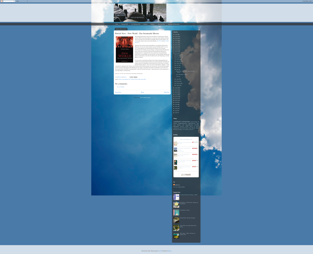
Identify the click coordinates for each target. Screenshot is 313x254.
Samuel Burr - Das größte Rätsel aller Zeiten (188, 226)
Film (181, 128)
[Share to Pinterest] (136, 77)
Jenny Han (180, 143)
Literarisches (185, 121)
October (178, 59)
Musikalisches (192, 123)
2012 (176, 96)
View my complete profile (179, 187)
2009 (176, 102)
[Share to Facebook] (135, 77)
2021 (176, 45)
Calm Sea (178, 76)
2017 (176, 53)
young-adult (143, 79)
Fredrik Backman (181, 151)
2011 (176, 98)
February (178, 83)
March (177, 81)
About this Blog (161, 24)
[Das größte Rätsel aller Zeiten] (176, 169)
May (177, 69)
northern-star (176, 128)
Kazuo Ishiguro (180, 155)
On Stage (180, 129)
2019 (176, 49)
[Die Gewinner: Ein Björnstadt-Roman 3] (176, 151)
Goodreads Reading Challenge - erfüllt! (188, 194)
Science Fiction (134, 79)
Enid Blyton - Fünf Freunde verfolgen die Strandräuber (189, 203)
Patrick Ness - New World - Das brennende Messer (185, 71)
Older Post (166, 92)
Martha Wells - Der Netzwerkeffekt (187, 218)
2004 (176, 112)
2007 (176, 106)
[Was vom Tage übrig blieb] (176, 157)
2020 (176, 47)
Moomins (175, 129)
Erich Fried (188, 128)
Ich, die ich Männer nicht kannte (184, 160)
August (178, 63)
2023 (176, 40)
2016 (176, 88)
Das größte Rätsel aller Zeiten (183, 166)
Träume (197, 128)
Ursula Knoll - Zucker (185, 210)
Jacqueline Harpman (181, 161)
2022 (176, 42)
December (178, 55)
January (178, 85)
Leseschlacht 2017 (126, 79)
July (177, 65)
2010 (176, 100)
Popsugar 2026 (124, 24)
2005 (176, 110)
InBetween (177, 185)
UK (139, 79)
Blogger (169, 251)
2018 (176, 51)
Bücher (193, 128)
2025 (176, 36)
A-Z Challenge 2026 (135, 24)
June (177, 67)
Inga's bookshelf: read (186, 139)
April (177, 79)
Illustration (176, 126)
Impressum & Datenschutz (174, 24)
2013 (176, 94)
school (190, 129)
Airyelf (160, 251)
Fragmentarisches (182, 123)
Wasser (191, 126)
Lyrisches (182, 126)
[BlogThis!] (132, 77)
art (198, 121)
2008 (176, 104)
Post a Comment (120, 87)
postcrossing (194, 121)
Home (117, 24)
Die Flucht (159, 41)
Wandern (152, 24)
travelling (196, 125)
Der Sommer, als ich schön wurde (184, 142)
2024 (176, 38)
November (178, 57)
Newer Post (118, 92)
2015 (176, 90)
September (178, 61)
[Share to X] (133, 77)
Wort (193, 129)
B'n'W (184, 128)
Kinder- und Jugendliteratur (185, 125)
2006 (176, 108)
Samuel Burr (180, 168)
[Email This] (130, 77)
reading (187, 126)
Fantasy (120, 79)
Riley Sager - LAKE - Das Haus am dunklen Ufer (187, 234)
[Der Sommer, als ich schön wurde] (176, 145)
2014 (176, 92)
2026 (176, 34)
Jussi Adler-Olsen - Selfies (181, 74)
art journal (196, 126)
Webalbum (187, 129)
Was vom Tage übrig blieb (183, 154)
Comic (183, 129)
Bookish (145, 24)
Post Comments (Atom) (145, 97)
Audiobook (177, 121)
